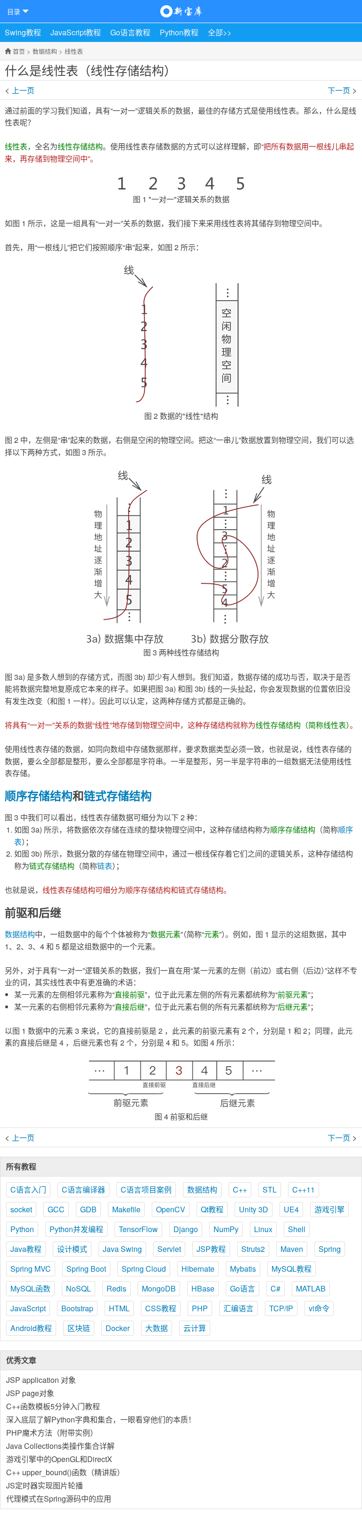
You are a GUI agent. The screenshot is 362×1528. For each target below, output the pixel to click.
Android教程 (31, 1328)
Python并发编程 (76, 1229)
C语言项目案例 (146, 1189)
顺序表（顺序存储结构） (335, 89)
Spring (330, 1248)
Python (22, 1229)
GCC (56, 1209)
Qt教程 (212, 1209)
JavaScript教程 (75, 32)
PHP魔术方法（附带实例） (52, 1432)
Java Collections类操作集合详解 (60, 1445)
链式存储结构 (118, 795)
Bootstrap (77, 1308)
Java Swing (122, 1248)
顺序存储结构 (39, 795)
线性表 (74, 51)
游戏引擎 (329, 1209)
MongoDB (159, 1288)
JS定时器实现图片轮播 (44, 1485)
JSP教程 (211, 1248)
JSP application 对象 (41, 1379)
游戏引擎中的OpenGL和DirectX (59, 1459)
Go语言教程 (130, 32)
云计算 (194, 1328)
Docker (118, 1328)
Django (185, 1229)
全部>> (219, 32)
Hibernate (197, 1268)
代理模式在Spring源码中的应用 (58, 1498)
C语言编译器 (83, 1189)
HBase (202, 1288)
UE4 (291, 1209)
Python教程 (179, 32)
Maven (291, 1248)
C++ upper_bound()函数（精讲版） (65, 1472)
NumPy (226, 1229)
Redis (116, 1288)
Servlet (169, 1248)
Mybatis (243, 1268)
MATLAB (311, 1288)
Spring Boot (86, 1268)
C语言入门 (28, 1189)
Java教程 (25, 1248)
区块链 (78, 1328)
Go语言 (242, 1288)
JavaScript (28, 1308)
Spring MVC (30, 1268)
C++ (240, 1189)
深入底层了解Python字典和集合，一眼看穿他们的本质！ (101, 1419)
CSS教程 (160, 1308)
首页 (19, 51)
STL (270, 1189)
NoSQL (78, 1288)
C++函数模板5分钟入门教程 (53, 1406)
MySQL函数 (30, 1288)
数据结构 (45, 51)
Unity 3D (253, 1209)
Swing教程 (23, 32)
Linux (263, 1229)
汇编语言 (238, 1308)
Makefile (126, 1209)
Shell (296, 1229)
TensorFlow (138, 1229)
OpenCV (170, 1209)
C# (275, 1288)
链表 (104, 865)
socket (21, 1209)
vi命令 (319, 1308)
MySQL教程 (292, 1268)
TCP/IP (281, 1308)
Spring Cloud (144, 1268)
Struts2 (253, 1248)
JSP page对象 (30, 1393)
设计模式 (72, 1248)
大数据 (156, 1328)
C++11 (303, 1189)
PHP (200, 1308)
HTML (119, 1308)
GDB (88, 1209)
